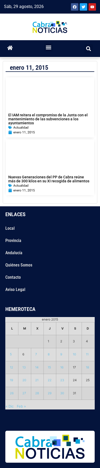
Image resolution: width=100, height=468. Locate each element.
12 (11, 367)
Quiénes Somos (18, 265)
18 (87, 367)
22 (49, 380)
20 (24, 380)
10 (74, 354)
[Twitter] (83, 7)
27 (24, 393)
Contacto (13, 277)
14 (37, 367)
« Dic (10, 406)
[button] (48, 47)
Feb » (21, 406)
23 (62, 380)
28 (37, 393)
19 (11, 380)
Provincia (13, 240)
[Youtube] (92, 7)
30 (62, 393)
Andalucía (13, 252)
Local (10, 228)
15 (49, 367)
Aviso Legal (15, 289)
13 (24, 367)
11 (87, 354)
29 (49, 393)
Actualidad (21, 127)
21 (36, 380)
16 (61, 367)
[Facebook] (74, 7)
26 (12, 393)
